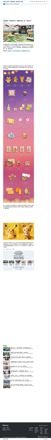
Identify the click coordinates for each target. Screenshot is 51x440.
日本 (4, 249)
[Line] (41, 425)
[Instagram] (44, 425)
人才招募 (41, 431)
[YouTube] (46, 425)
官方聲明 (46, 432)
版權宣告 (36, 432)
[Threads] (43, 425)
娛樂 (38, 1)
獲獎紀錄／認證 (46, 433)
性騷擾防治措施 (37, 430)
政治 (36, 1)
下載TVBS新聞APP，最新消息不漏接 (18, 266)
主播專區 (41, 432)
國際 (40, 1)
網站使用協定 (36, 431)
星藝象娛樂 (41, 433)
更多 (44, 1)
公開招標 (46, 430)
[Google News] (47, 425)
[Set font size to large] (47, 439)
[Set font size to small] (44, 439)
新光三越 (7, 249)
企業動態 (41, 430)
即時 (32, 1)
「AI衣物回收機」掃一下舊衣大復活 (19, 258)
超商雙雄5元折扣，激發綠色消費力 (19, 257)
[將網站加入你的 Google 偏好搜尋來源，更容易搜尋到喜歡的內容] (19, 269)
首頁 (30, 1)
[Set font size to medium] (45, 439)
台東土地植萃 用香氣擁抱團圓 (18, 252)
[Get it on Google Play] (45, 437)
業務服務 (46, 431)
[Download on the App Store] (40, 437)
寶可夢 (13, 249)
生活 (34, 1)
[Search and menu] (47, 1)
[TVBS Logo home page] (6, 1)
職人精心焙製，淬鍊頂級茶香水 (18, 253)
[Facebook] (39, 425)
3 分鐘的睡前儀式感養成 (18, 254)
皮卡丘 (10, 249)
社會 (42, 1)
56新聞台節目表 (31, 430)
